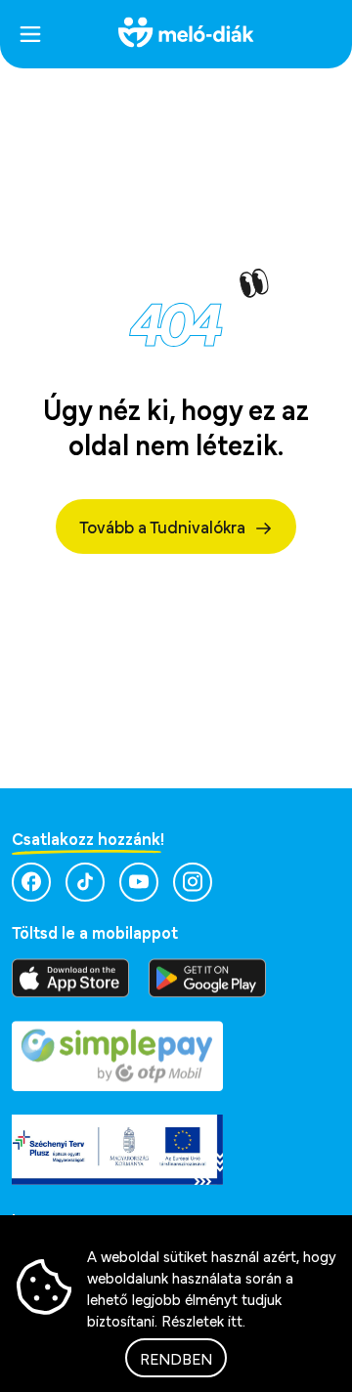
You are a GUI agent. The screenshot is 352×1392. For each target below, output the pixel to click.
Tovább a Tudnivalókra (162, 526)
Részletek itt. (203, 1319)
